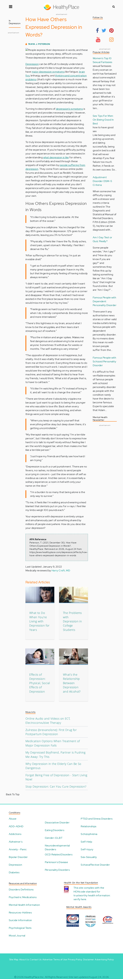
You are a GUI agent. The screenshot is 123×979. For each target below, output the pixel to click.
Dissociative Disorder (57, 822)
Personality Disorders (57, 870)
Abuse (12, 818)
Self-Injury (87, 849)
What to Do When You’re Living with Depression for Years (39, 621)
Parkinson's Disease (56, 862)
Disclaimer (88, 959)
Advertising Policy (104, 959)
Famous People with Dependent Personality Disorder (104, 301)
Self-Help (86, 841)
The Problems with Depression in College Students (72, 621)
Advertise (47, 959)
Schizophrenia (89, 834)
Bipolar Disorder (18, 857)
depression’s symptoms (69, 109)
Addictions (15, 834)
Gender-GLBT (53, 838)
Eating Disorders (54, 830)
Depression (32, 64)
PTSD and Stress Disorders (96, 818)
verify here (80, 899)
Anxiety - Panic (18, 849)
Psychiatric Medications (23, 897)
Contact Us (35, 959)
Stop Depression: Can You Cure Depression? (55, 786)
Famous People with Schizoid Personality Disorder (104, 361)
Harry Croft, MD (61, 570)
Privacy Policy (75, 959)
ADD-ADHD (16, 826)
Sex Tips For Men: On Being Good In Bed (103, 119)
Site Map (13, 959)
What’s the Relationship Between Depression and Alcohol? (72, 683)
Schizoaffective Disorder (95, 864)
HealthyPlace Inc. (34, 977)
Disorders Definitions (21, 889)
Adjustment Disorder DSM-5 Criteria (102, 181)
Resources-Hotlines (20, 912)
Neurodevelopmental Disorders (57, 847)
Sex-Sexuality (89, 857)
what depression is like (56, 157)
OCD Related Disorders (58, 854)
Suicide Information (20, 920)
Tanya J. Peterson (39, 44)
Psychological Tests (20, 928)
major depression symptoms (48, 71)
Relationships (88, 826)
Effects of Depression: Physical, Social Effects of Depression (39, 683)
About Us (24, 959)
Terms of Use (60, 959)
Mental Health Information (24, 905)
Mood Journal (17, 935)
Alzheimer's (15, 841)
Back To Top (12, 794)
